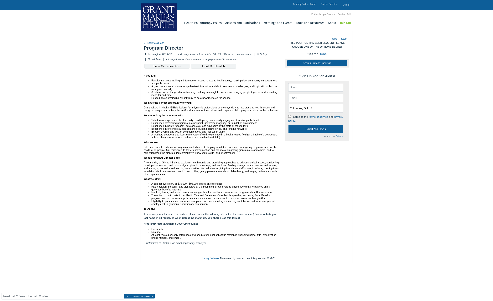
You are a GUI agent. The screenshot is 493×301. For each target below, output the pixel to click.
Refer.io (339, 136)
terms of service (318, 116)
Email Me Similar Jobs (166, 66)
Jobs (334, 38)
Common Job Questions (142, 296)
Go (127, 296)
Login (344, 38)
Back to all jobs (155, 42)
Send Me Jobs (315, 129)
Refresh (286, 258)
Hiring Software (210, 258)
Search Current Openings (317, 63)
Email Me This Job (213, 66)
